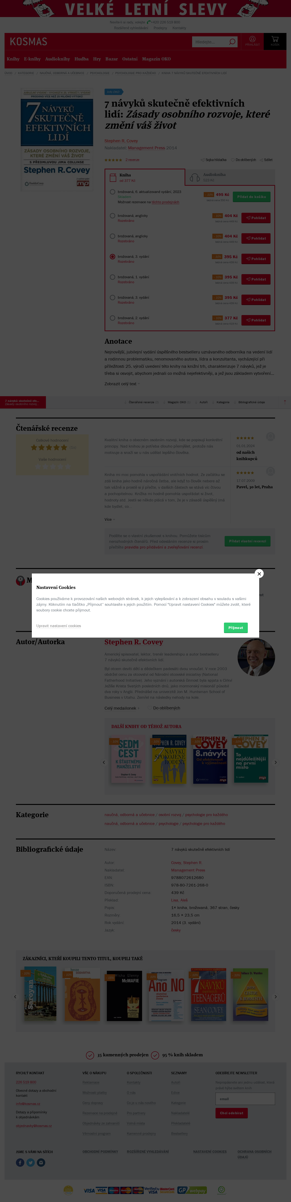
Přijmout (235, 627)
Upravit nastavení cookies (58, 625)
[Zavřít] (259, 573)
